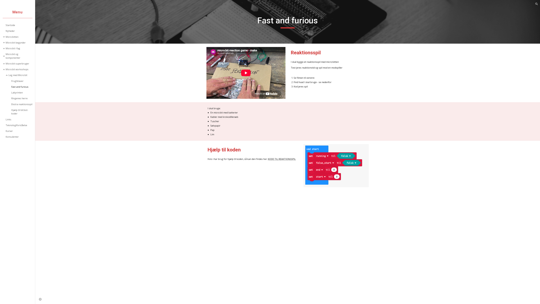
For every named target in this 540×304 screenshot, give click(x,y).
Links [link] (8, 119)
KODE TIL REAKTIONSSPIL (282, 159)
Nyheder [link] (10, 31)
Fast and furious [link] (19, 86)
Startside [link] (10, 25)
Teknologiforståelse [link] (16, 125)
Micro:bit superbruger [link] (17, 63)
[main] (287, 22)
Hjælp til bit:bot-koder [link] (19, 112)
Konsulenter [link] (12, 136)
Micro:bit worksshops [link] (17, 69)
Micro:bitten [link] (12, 36)
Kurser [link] (9, 131)
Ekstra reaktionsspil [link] (21, 104)
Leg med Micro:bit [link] (17, 75)
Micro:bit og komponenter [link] (13, 56)
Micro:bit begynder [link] (16, 42)
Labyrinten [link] (17, 92)
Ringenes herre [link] (19, 98)
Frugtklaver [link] (17, 81)
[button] (536, 4)
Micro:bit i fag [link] (13, 48)
